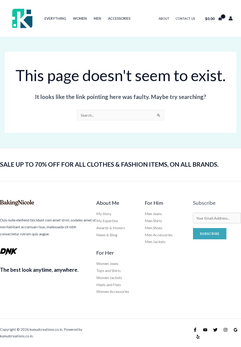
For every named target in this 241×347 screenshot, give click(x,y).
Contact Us (185, 18)
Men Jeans (153, 213)
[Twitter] (215, 330)
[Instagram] (225, 330)
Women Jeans (107, 263)
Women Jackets (109, 277)
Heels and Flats (108, 284)
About (164, 18)
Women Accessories (112, 291)
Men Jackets (155, 241)
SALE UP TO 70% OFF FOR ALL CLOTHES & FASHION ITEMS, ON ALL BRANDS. (109, 164)
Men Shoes (153, 227)
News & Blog (106, 235)
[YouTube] (205, 330)
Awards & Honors (110, 227)
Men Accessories (159, 235)
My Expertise (107, 220)
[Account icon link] (231, 18)
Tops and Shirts (108, 270)
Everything (55, 18)
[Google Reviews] (235, 330)
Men (97, 18)
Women (80, 18)
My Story (103, 213)
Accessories (119, 18)
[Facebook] (195, 330)
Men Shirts (153, 220)
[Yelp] (198, 337)
